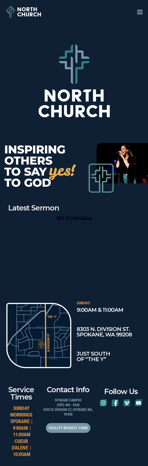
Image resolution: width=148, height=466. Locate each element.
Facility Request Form (68, 428)
